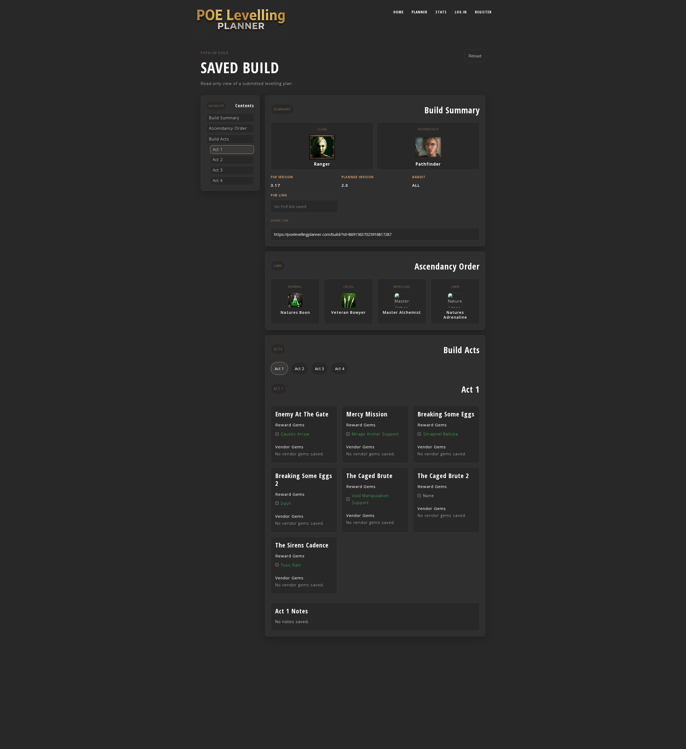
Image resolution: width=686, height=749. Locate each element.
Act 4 (218, 180)
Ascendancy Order (228, 128)
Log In (461, 11)
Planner (419, 11)
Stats (441, 11)
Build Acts (219, 138)
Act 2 (218, 159)
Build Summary (224, 117)
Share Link (280, 220)
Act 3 (218, 170)
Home (398, 11)
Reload (475, 55)
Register (483, 11)
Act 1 (218, 149)
